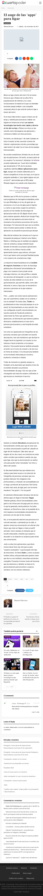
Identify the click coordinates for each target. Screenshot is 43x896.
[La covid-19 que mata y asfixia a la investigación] (31, 641)
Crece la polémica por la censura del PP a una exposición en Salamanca (20, 852)
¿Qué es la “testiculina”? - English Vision (18, 857)
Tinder (6, 581)
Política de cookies (16, 878)
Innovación (7, 23)
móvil (32, 579)
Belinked (10, 579)
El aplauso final (9, 768)
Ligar (27, 579)
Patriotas (34, 857)
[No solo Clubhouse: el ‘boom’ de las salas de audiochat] (12, 641)
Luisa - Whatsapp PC (19, 703)
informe (36, 160)
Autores (24, 868)
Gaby (7, 830)
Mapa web (30, 878)
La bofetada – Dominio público (15, 827)
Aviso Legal (27, 873)
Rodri (7, 823)
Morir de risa (30, 827)
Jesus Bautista (10, 841)
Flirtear (16, 579)
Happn (21, 579)
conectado (20, 727)
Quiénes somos (12, 868)
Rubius (8, 812)
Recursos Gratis (10, 836)
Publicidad (16, 873)
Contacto (33, 868)
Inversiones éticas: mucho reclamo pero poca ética (32, 619)
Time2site (25, 892)
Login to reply (35, 712)
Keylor (7, 817)
